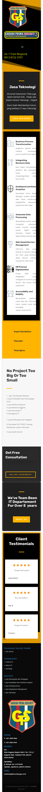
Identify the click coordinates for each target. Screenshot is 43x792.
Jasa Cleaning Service (13, 686)
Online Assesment (20, 474)
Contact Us (9, 662)
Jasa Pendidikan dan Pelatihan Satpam (19, 682)
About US (9, 665)
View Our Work (21, 118)
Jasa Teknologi (11, 693)
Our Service (9, 651)
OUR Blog (9, 669)
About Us (21, 519)
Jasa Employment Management (16, 689)
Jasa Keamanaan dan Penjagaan (17, 679)
